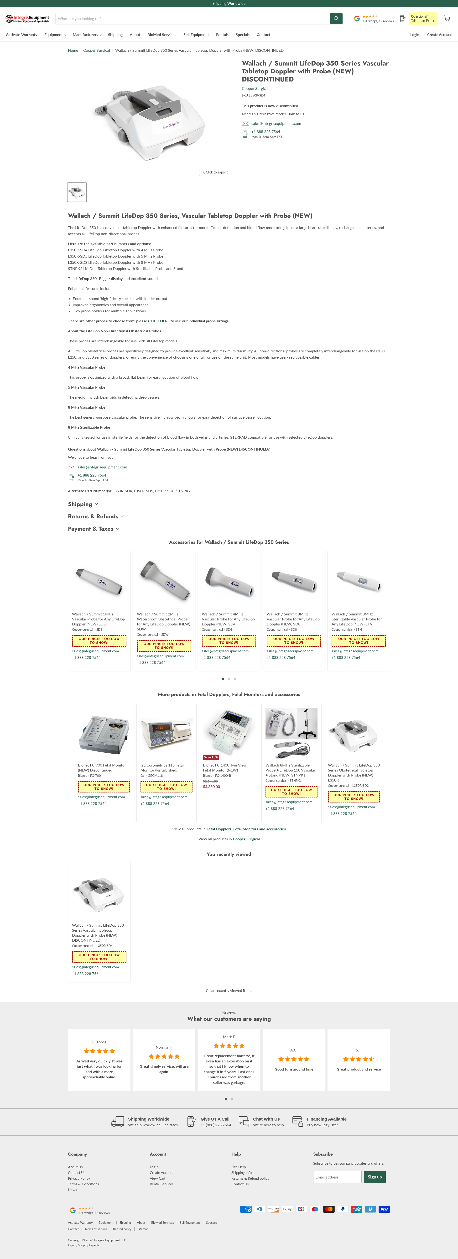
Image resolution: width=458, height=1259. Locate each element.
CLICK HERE (159, 321)
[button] (223, 679)
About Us (75, 1167)
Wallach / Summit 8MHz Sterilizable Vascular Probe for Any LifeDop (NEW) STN (357, 619)
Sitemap (142, 1229)
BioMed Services (161, 34)
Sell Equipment (196, 34)
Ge (143, 775)
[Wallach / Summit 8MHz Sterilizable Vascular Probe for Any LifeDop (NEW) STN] (359, 582)
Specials (243, 34)
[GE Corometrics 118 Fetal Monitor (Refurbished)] (167, 734)
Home (73, 50)
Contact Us (76, 1172)
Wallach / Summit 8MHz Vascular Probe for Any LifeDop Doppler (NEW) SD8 (293, 619)
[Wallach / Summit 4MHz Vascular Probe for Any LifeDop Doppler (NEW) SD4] (229, 582)
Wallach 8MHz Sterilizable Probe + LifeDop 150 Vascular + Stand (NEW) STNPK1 (290, 770)
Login (414, 34)
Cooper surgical (82, 629)
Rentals (222, 34)
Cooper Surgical (96, 50)
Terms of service (96, 1229)
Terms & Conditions (83, 1184)
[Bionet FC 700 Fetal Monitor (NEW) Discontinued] (104, 734)
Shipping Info (241, 1172)
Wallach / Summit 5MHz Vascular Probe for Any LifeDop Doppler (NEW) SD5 (98, 619)
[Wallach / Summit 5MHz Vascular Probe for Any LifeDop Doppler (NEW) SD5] (99, 582)
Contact (263, 34)
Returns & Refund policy (250, 1178)
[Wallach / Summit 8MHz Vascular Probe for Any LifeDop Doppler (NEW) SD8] (294, 582)
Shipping (115, 34)
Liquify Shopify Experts (83, 1245)
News (72, 1190)
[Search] (336, 18)
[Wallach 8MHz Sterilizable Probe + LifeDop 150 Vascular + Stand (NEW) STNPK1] (291, 734)
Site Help (238, 1167)
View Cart (157, 1178)
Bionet (82, 775)
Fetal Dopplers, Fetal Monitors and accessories (246, 829)
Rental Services (162, 1184)
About (135, 34)
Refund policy (122, 1229)
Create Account (439, 34)
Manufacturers (86, 34)
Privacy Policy (79, 1178)
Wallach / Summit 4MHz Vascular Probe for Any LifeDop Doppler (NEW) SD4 (228, 619)
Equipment (54, 34)
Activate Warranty (21, 34)
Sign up (375, 1176)
